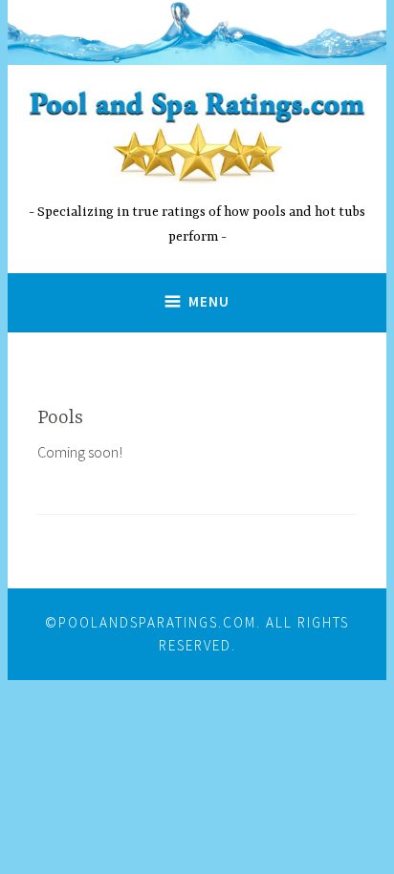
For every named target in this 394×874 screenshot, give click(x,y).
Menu (209, 301)
